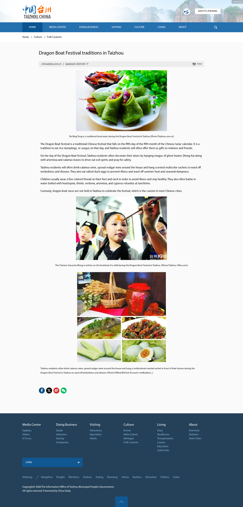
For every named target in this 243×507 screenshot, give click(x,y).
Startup (60, 438)
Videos (26, 434)
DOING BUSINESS (88, 27)
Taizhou (164, 477)
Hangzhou (47, 477)
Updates (26, 430)
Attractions (96, 430)
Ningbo (60, 477)
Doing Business (66, 425)
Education (162, 446)
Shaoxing (112, 477)
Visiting (95, 425)
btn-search (216, 27)
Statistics (194, 434)
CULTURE (139, 27)
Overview (194, 430)
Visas (160, 430)
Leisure (161, 442)
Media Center (31, 425)
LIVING (161, 27)
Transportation (165, 438)
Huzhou (87, 477)
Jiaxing (99, 477)
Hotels (93, 438)
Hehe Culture (130, 434)
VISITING (116, 27)
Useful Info (163, 450)
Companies (62, 442)
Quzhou (137, 477)
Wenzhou (74, 477)
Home (25, 37)
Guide (59, 430)
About (193, 425)
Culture (38, 37)
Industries (61, 434)
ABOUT (182, 27)
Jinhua (125, 477)
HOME (32, 27)
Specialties (95, 434)
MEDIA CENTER (57, 27)
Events (127, 430)
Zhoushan (151, 477)
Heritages (128, 438)
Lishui (176, 477)
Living (161, 425)
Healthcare (163, 434)
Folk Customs (54, 37)
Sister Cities (195, 438)
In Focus (26, 438)
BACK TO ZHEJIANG (207, 11)
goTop (121, 501)
